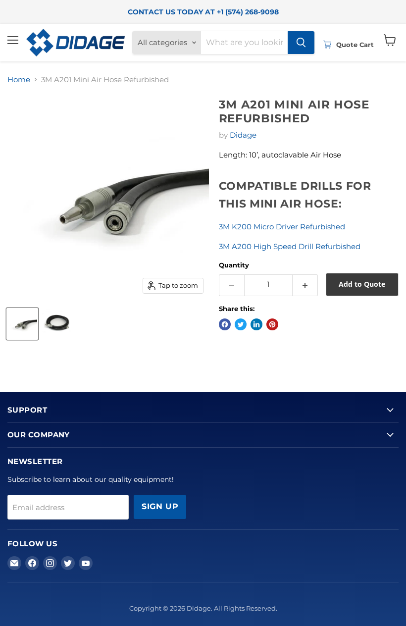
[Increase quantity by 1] (305, 285)
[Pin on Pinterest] (272, 324)
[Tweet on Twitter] (241, 324)
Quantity (234, 265)
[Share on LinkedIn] (256, 324)
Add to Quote (362, 284)
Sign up (160, 506)
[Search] (301, 42)
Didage (243, 135)
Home (18, 79)
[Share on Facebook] (225, 324)
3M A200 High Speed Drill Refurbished (289, 246)
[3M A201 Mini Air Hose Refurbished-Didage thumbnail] (22, 324)
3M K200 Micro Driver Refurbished (282, 226)
